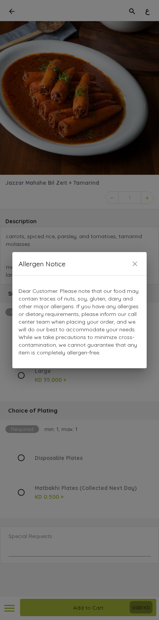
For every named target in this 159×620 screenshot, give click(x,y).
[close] (135, 263)
